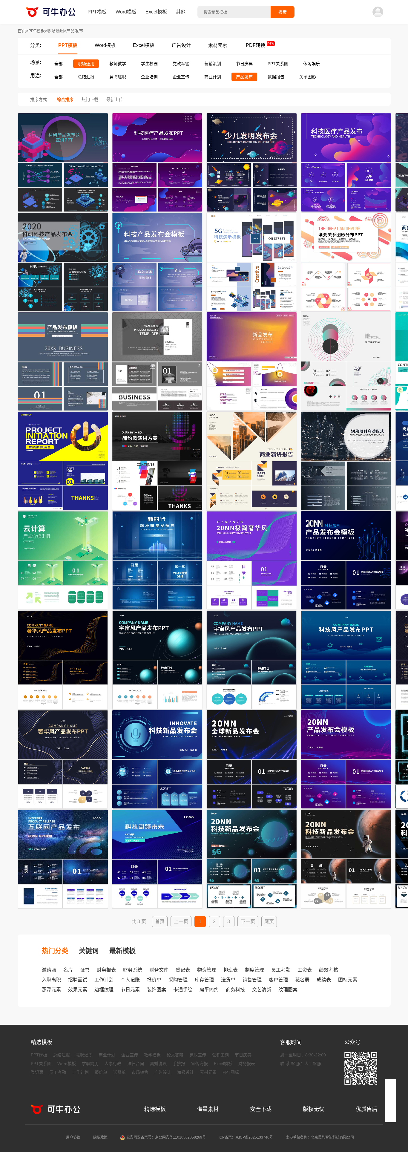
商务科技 (235, 989)
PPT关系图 (278, 63)
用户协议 (73, 1137)
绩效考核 (328, 969)
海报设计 (185, 1072)
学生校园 (149, 63)
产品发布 (244, 76)
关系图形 (307, 76)
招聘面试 (77, 979)
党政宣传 (197, 1055)
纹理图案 (287, 989)
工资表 (304, 969)
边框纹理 (103, 989)
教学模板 (152, 1055)
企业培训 (149, 76)
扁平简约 (209, 989)
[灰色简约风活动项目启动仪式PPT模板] (346, 510)
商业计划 (212, 76)
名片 (68, 969)
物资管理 (206, 969)
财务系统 (132, 969)
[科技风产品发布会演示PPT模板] (251, 709)
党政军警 (181, 63)
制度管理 (254, 969)
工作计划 (103, 979)
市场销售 (140, 1072)
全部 (58, 63)
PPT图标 (231, 1072)
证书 (85, 969)
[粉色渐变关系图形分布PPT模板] (346, 311)
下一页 (248, 921)
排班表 (230, 969)
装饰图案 (156, 989)
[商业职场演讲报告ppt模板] (251, 510)
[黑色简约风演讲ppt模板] (157, 510)
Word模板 (126, 11)
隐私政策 (100, 1137)
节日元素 (130, 989)
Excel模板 (156, 11)
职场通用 (86, 63)
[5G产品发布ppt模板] (251, 311)
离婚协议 (158, 1063)
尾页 (269, 921)
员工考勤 (280, 969)
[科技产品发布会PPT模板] (157, 311)
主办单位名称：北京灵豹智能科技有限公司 (320, 1137)
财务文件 (158, 969)
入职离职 (51, 979)
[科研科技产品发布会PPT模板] (63, 311)
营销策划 (212, 63)
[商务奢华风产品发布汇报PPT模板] (63, 709)
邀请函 (49, 969)
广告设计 (181, 45)
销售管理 (252, 979)
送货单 (228, 979)
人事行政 (113, 1063)
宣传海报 (199, 1063)
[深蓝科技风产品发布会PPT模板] (346, 709)
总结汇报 (86, 76)
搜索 (282, 12)
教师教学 (117, 63)
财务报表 (106, 969)
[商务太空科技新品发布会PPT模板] (346, 908)
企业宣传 (181, 76)
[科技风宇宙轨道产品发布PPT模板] (157, 709)
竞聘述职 (117, 76)
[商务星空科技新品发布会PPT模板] (251, 908)
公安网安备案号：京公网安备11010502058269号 (166, 1137)
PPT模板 (97, 11)
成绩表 (324, 979)
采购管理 (178, 979)
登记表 (183, 969)
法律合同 (135, 1063)
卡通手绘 (182, 989)
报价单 (154, 979)
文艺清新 (261, 989)
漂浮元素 (51, 989)
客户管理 (278, 979)
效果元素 (77, 989)
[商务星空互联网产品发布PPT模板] (63, 908)
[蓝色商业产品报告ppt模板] (63, 510)
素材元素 (217, 45)
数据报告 (276, 76)
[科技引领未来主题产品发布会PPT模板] (157, 908)
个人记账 (130, 979)
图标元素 (347, 979)
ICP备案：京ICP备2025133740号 (246, 1137)
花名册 (302, 979)
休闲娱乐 (311, 63)
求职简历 (90, 1063)
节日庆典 (244, 63)
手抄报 (179, 1063)
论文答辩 (175, 1055)
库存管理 (204, 979)
